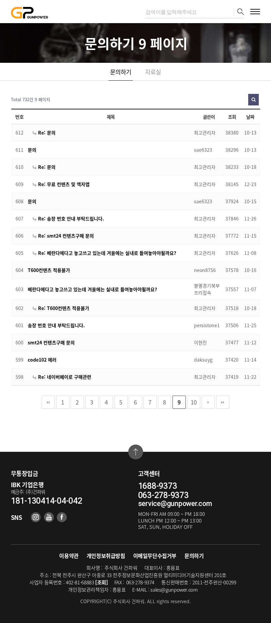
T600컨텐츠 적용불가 (49, 270)
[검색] (239, 12)
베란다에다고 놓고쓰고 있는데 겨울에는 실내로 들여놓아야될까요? (92, 289)
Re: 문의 (46, 132)
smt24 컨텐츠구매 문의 (51, 342)
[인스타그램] (36, 517)
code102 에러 (42, 359)
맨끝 (222, 402)
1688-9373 (157, 486)
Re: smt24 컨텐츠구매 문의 (65, 235)
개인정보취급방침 (106, 556)
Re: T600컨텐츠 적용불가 (63, 308)
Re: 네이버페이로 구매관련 (64, 376)
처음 (48, 402)
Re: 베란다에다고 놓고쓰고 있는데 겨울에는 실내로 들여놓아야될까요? (106, 253)
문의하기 (120, 71)
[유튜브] (49, 517)
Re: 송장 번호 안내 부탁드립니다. (70, 218)
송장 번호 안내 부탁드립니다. (56, 325)
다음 (208, 402)
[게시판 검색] (253, 99)
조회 (232, 116)
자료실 (153, 71)
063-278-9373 (163, 495)
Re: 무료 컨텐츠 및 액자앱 (63, 184)
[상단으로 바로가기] (135, 452)
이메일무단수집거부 (154, 556)
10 (194, 402)
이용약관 (68, 556)
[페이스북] (62, 517)
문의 (32, 149)
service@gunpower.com (175, 503)
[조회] (101, 582)
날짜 (250, 116)
